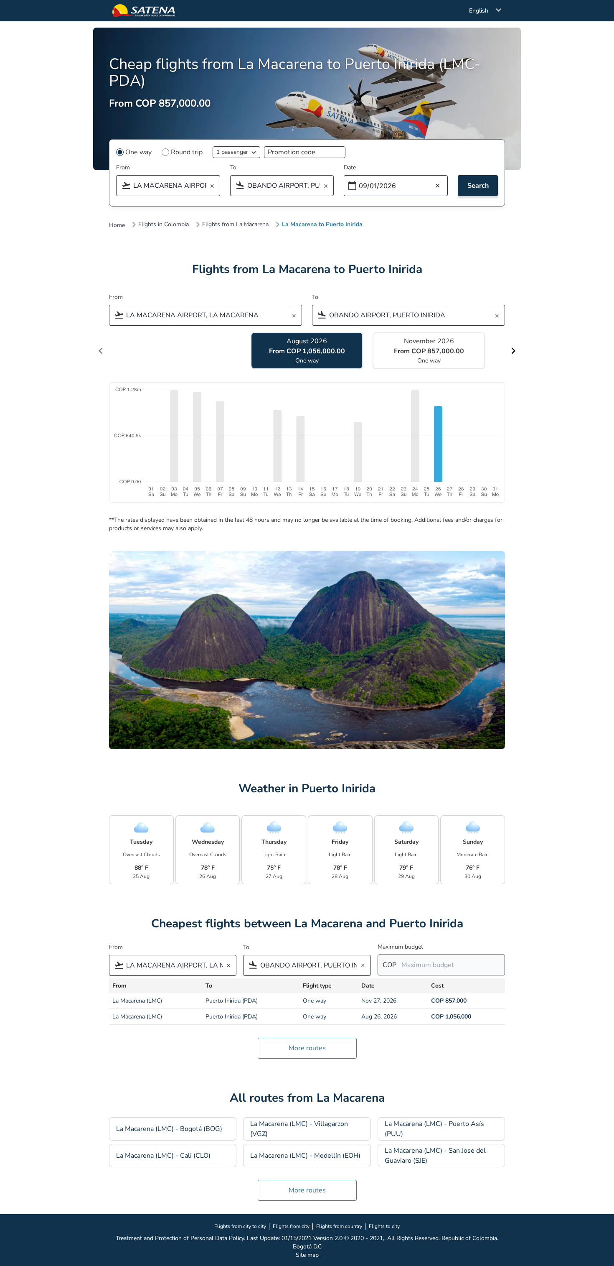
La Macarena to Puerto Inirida (322, 224)
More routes (307, 1048)
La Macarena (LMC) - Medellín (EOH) (305, 1155)
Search (478, 185)
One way (138, 152)
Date (350, 167)
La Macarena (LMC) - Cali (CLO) (163, 1155)
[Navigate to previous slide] (100, 351)
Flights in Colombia (163, 224)
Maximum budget (400, 947)
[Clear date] (438, 186)
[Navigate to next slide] (513, 351)
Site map (307, 1255)
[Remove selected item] (214, 186)
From (123, 167)
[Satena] (143, 10)
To (233, 167)
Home (117, 225)
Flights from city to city (240, 1226)
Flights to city (384, 1226)
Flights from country (339, 1226)
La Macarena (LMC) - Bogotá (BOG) (169, 1128)
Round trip (187, 152)
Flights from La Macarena (235, 224)
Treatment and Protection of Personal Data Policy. (180, 1238)
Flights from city (291, 1226)
